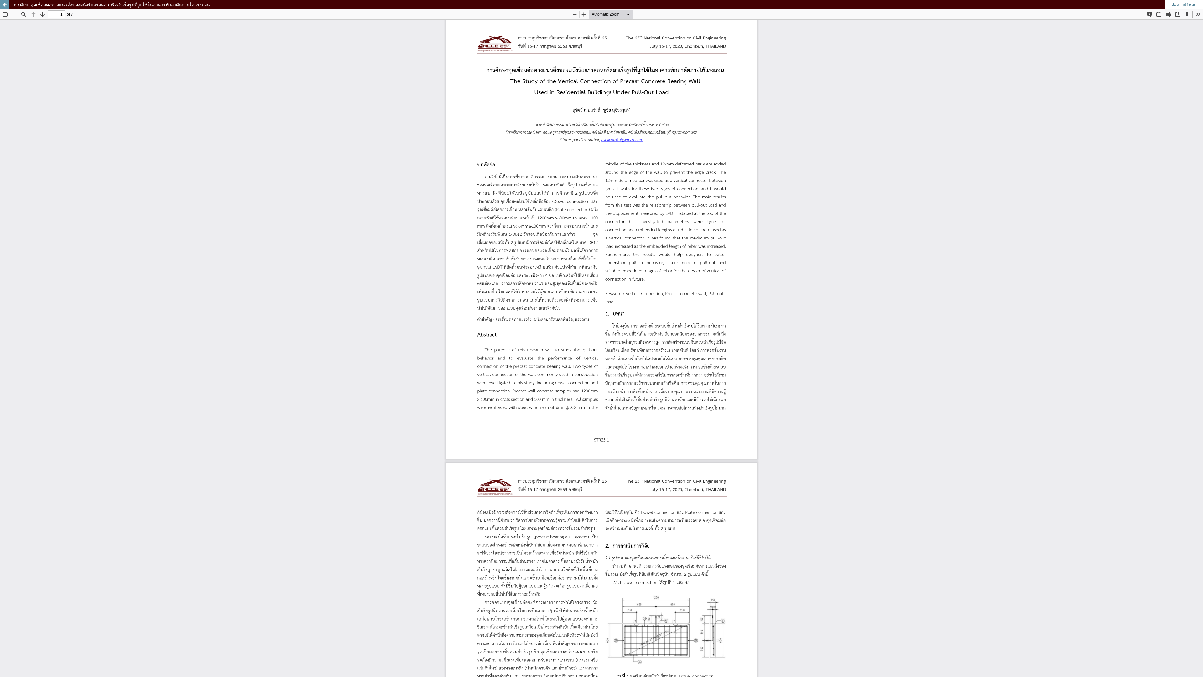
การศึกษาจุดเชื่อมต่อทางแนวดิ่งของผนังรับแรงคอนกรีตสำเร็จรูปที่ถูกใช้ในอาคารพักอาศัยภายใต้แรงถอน (111, 5)
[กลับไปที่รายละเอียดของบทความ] (4, 4)
